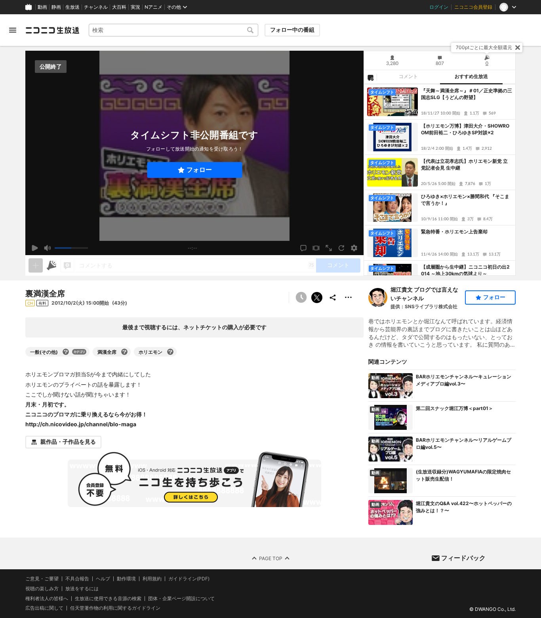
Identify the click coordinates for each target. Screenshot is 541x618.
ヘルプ (103, 578)
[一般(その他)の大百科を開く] (66, 352)
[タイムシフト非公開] (301, 297)
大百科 (119, 7)
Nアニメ (153, 7)
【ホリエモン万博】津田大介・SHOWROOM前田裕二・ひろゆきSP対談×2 (465, 129)
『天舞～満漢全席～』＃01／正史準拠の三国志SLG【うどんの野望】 (466, 94)
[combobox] (173, 30)
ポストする (316, 297)
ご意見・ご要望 (42, 579)
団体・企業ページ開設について (181, 598)
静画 (56, 7)
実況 (135, 7)
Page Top (270, 558)
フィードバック (463, 558)
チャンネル (96, 7)
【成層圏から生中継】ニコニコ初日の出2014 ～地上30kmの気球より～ (465, 270)
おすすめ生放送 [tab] (471, 76)
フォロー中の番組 (292, 30)
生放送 (72, 7)
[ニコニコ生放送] (52, 30)
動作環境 (126, 578)
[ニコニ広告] (51, 265)
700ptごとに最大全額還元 (484, 47)
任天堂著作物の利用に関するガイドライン (115, 608)
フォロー (199, 169)
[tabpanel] (439, 179)
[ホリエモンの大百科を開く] (170, 352)
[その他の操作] (348, 297)
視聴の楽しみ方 (42, 588)
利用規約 (152, 578)
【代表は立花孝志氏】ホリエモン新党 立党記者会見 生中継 (464, 164)
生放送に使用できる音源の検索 (108, 598)
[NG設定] (370, 77)
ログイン (438, 7)
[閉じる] (517, 47)
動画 (42, 7)
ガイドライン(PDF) (189, 578)
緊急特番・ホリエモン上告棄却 (454, 232)
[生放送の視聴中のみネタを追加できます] (36, 265)
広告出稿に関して (44, 608)
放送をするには (82, 588)
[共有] (332, 297)
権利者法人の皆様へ (46, 598)
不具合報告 (77, 578)
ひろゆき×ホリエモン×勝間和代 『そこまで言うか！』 (465, 199)
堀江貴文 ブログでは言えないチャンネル (424, 293)
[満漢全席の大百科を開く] (124, 352)
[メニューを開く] (13, 30)
